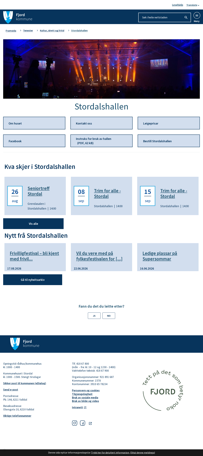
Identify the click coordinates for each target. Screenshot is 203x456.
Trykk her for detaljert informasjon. (110, 452)
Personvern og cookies (86, 390)
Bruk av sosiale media (85, 397)
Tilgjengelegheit (82, 394)
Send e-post (10, 389)
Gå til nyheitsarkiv (33, 280)
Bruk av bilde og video (85, 401)
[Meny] (196, 15)
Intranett (77, 407)
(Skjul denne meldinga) (142, 452)
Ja (94, 315)
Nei (109, 315)
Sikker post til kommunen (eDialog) (24, 383)
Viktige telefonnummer (17, 416)
